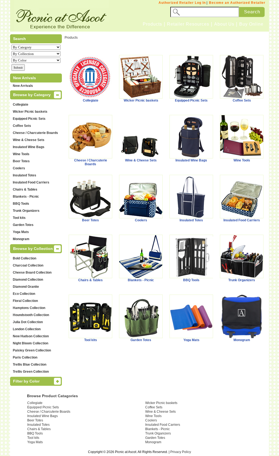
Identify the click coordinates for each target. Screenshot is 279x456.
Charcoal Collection (28, 265)
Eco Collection (24, 294)
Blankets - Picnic (26, 196)
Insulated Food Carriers (31, 182)
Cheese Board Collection (32, 272)
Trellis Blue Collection (29, 364)
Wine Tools (21, 154)
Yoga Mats (21, 232)
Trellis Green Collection (31, 372)
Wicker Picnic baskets (30, 112)
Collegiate (20, 104)
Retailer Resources (188, 24)
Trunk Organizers (26, 211)
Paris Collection (25, 357)
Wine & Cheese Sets (28, 140)
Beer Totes (21, 161)
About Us (224, 24)
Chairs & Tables (25, 189)
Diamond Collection (28, 279)
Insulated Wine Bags (28, 147)
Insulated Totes (24, 175)
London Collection (27, 329)
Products (152, 24)
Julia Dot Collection (28, 322)
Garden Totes (23, 225)
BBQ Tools (21, 204)
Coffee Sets (22, 126)
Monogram (21, 239)
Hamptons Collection (29, 308)
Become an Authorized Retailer (237, 3)
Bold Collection (24, 258)
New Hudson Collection (31, 336)
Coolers (19, 168)
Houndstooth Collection (31, 315)
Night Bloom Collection (30, 343)
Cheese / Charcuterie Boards (35, 133)
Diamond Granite (26, 287)
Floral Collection (25, 301)
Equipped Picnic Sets (29, 119)
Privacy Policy (180, 452)
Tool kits (19, 218)
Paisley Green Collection (32, 350)
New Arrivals (23, 86)
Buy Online (251, 24)
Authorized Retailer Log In (182, 3)
